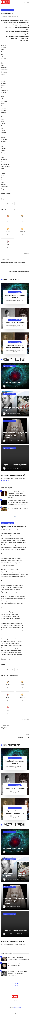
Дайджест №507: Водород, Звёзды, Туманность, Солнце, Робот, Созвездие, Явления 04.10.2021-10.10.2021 (18, 494)
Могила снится (23, 737)
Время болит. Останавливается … (13, 262)
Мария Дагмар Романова (15, 322)
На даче (4, 728)
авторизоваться (5, 480)
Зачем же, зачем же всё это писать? (18, 508)
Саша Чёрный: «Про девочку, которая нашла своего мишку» (14, 409)
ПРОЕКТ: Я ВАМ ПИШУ (7, 10)
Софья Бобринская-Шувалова (15, 465)
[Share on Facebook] (3, 669)
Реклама (18, 1011)
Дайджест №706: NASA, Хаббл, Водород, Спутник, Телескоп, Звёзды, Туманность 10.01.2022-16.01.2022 (18, 502)
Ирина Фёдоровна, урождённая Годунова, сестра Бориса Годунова (15, 435)
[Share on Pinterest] (13, 669)
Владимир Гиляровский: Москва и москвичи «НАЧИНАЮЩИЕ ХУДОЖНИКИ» (17, 973)
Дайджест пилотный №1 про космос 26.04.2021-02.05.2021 (18, 964)
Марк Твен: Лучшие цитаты (13, 382)
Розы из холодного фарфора (18, 272)
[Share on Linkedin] (17, 669)
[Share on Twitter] (8, 669)
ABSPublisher (17, 1007)
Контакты (12, 1011)
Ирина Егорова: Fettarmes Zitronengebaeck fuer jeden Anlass (18, 958)
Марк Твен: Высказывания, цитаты (15, 296)
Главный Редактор (16, 300)
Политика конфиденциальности (15, 1013)
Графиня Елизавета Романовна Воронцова (15, 346)
